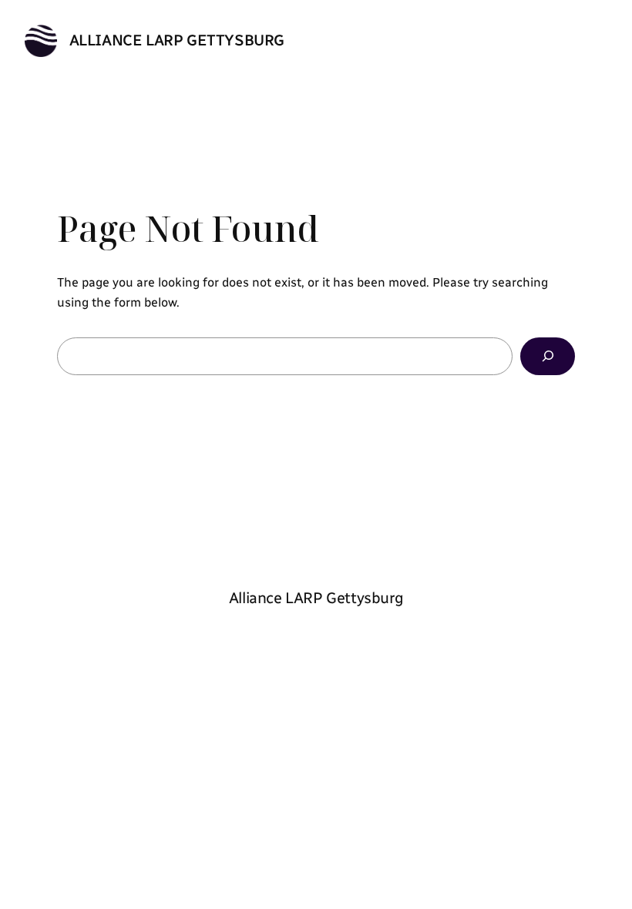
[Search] (547, 356)
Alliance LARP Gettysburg (176, 40)
